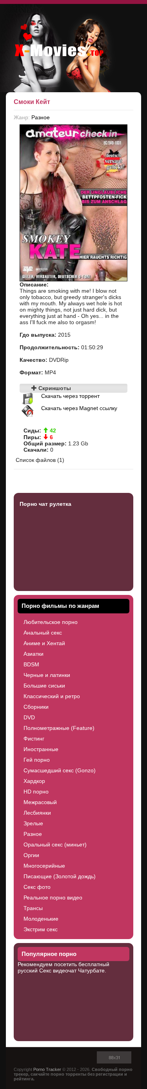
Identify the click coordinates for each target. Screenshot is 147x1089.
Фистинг (34, 738)
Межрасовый (40, 802)
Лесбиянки (37, 813)
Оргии (31, 855)
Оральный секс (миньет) (55, 844)
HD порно (36, 791)
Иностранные (41, 749)
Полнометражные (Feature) (59, 728)
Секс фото (37, 887)
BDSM (31, 664)
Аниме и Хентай (44, 643)
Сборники (36, 707)
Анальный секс (43, 632)
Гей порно (37, 760)
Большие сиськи (44, 685)
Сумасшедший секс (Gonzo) (60, 770)
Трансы (33, 908)
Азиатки (34, 654)
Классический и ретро (52, 696)
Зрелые (33, 823)
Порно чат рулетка (45, 504)
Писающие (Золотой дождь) (60, 876)
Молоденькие (41, 919)
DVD (29, 717)
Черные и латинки (47, 675)
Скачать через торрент (70, 396)
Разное (40, 117)
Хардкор (34, 781)
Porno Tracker (47, 1069)
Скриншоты (54, 388)
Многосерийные (44, 866)
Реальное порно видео (53, 897)
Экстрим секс (41, 929)
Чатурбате (91, 970)
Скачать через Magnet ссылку (79, 408)
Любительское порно (51, 622)
